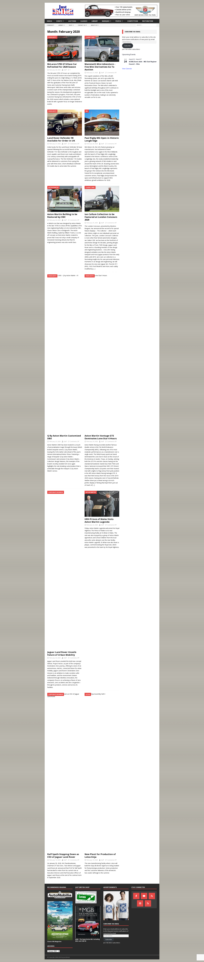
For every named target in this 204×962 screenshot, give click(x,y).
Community (50, 25)
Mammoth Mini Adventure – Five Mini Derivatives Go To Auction (100, 67)
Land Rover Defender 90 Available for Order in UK (61, 139)
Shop (70, 25)
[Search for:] (146, 25)
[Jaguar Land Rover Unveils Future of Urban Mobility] (64, 570)
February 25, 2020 (92, 223)
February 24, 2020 (92, 441)
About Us (94, 25)
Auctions (72, 21)
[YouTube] (144, 896)
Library (95, 21)
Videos (49, 21)
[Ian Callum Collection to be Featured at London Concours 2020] (102, 199)
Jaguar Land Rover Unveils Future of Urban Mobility (61, 653)
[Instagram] (140, 903)
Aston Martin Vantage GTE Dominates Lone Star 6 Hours (101, 437)
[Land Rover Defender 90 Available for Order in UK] (64, 123)
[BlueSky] (152, 896)
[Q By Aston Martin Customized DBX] (64, 353)
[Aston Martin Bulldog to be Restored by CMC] (64, 199)
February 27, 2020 (92, 73)
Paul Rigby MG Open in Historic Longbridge (102, 139)
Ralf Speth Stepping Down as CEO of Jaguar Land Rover (63, 855)
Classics (83, 21)
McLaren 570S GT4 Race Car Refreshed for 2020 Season (62, 65)
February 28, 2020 (54, 70)
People (118, 21)
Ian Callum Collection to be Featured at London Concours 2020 (101, 217)
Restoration (147, 21)
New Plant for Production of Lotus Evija (100, 855)
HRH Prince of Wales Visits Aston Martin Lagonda (99, 520)
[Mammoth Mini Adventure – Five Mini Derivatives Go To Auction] (102, 49)
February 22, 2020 (92, 525)
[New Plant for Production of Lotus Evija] (102, 772)
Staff (65, 70)
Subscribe (127, 46)
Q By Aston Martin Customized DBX (64, 437)
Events (59, 21)
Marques (105, 21)
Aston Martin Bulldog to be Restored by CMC (62, 215)
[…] (94, 269)
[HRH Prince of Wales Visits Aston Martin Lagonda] (102, 504)
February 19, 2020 (54, 860)
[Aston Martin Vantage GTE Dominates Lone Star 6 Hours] (102, 353)
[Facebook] (136, 896)
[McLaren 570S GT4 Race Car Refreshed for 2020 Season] (64, 49)
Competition (132, 21)
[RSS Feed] (148, 903)
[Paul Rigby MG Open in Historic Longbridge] (102, 123)
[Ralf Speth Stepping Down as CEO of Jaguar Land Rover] (64, 772)
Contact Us (81, 25)
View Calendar (127, 69)
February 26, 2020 (92, 144)
